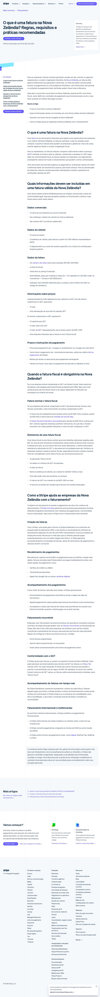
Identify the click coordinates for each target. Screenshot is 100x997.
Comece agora (10, 844)
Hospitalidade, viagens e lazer (62, 920)
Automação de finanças (60, 890)
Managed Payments (34, 917)
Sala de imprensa (81, 919)
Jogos (54, 917)
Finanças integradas (58, 887)
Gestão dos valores (58, 901)
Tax (28, 936)
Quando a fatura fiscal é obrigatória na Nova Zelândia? (11, 96)
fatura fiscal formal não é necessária (46, 421)
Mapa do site (80, 900)
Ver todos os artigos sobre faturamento (12, 796)
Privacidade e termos (83, 889)
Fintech (54, 914)
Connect (30, 893)
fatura (34, 138)
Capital (29, 884)
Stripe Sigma (31, 934)
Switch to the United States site (61, 992)
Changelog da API (57, 970)
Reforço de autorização (35, 879)
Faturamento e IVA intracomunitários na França (47, 797)
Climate (30, 890)
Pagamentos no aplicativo (60, 895)
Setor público (56, 936)
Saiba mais (80, 47)
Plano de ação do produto (84, 913)
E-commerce (56, 884)
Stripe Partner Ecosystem (60, 952)
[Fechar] (96, 986)
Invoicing (30, 909)
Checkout (30, 887)
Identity (30, 906)
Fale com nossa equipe (86, 4)
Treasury (30, 942)
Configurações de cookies (85, 903)
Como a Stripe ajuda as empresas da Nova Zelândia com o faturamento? (13, 104)
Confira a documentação (85, 843)
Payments (30, 923)
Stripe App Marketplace (60, 949)
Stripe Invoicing (48, 508)
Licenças (79, 897)
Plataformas (56, 904)
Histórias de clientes (83, 876)
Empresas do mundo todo (60, 893)
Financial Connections (34, 904)
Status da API (56, 968)
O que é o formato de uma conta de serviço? (45, 794)
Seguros (54, 923)
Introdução (7, 77)
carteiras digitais (63, 576)
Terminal (30, 939)
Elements (30, 901)
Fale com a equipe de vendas (30, 844)
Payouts (30, 925)
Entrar (71, 4)
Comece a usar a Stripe (13, 38)
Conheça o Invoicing (59, 843)
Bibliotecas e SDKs (58, 973)
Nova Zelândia (73, 80)
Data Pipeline (31, 898)
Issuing (29, 912)
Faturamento (22, 10)
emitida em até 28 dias (63, 416)
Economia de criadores (59, 912)
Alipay (73, 735)
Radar (29, 928)
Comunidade (80, 882)
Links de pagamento (34, 920)
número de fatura (40, 263)
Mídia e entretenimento (59, 925)
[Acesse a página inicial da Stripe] (5, 870)
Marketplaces (56, 898)
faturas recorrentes (71, 625)
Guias (78, 873)
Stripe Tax (87, 664)
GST (30, 154)
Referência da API (57, 965)
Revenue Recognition (34, 931)
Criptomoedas (32, 895)
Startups (55, 876)
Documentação (57, 962)
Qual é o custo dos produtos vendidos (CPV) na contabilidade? (52, 791)
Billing (29, 882)
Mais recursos (9, 10)
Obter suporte (81, 932)
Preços (61, 3)
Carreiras (79, 916)
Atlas (29, 876)
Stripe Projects (57, 976)
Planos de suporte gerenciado (86, 935)
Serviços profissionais (59, 933)
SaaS (53, 906)
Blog (77, 879)
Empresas (55, 873)
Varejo (54, 939)
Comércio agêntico (58, 879)
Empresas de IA (57, 909)
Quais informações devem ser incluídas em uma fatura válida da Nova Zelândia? (13, 88)
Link (28, 914)
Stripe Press (80, 921)
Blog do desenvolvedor (59, 979)
